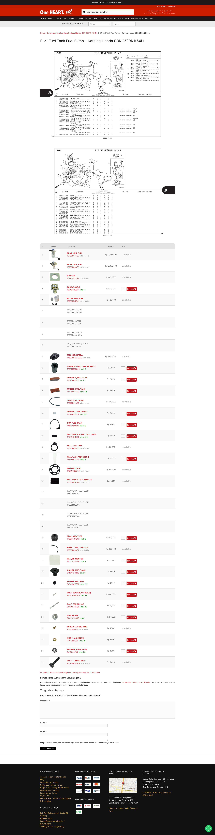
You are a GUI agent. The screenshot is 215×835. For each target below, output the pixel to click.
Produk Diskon (123, 18)
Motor (50, 18)
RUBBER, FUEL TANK (76, 389)
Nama (43, 723)
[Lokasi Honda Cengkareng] (123, 792)
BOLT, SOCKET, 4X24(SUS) (79, 593)
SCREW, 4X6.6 (73, 287)
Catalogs (51, 33)
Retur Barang (45, 824)
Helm (96, 18)
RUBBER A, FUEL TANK (77, 378)
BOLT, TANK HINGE (75, 604)
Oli (101, 18)
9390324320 (72, 629)
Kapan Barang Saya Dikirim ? (52, 821)
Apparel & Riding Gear (84, 18)
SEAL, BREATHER (74, 536)
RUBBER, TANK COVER (77, 411)
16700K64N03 (73, 267)
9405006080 (72, 641)
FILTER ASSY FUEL (75, 298)
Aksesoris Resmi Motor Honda (53, 777)
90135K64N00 (73, 607)
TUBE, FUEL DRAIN (75, 400)
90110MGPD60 (73, 595)
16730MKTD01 (73, 301)
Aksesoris (58, 18)
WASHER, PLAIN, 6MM (77, 649)
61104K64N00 (73, 573)
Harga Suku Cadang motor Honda (54, 787)
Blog (42, 779)
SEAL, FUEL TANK (75, 445)
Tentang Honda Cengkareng (52, 826)
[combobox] (108, 12)
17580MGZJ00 (73, 482)
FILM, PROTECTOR (75, 559)
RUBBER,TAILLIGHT (75, 581)
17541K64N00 (73, 437)
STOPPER (71, 276)
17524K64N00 (73, 392)
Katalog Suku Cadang (49, 790)
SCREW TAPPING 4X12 (77, 627)
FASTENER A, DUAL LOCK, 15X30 (81, 434)
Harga (43, 18)
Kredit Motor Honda (48, 793)
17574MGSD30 (73, 471)
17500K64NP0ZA (75, 355)
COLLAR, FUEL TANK (76, 570)
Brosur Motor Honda (49, 782)
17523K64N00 (73, 380)
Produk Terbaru (110, 18)
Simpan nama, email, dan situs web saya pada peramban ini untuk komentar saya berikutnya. (79, 743)
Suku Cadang (69, 18)
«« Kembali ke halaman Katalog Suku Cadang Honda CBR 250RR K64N (70, 672)
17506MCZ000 (73, 369)
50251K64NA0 (73, 561)
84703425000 (73, 584)
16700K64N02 (73, 256)
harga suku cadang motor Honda (136, 682)
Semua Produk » (137, 18)
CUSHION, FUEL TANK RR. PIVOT (81, 366)
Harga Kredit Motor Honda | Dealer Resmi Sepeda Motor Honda (56, 12)
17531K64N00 (73, 426)
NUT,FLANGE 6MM (75, 638)
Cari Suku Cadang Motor (72, 24)
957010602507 (73, 663)
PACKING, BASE (74, 468)
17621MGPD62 (73, 539)
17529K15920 (73, 414)
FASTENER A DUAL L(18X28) (79, 479)
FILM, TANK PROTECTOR (78, 457)
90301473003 (73, 618)
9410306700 (72, 652)
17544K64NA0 (73, 459)
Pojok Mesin (45, 796)
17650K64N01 (73, 550)
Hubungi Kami (46, 818)
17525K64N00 (73, 403)
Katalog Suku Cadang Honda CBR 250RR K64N (76, 33)
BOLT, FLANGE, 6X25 (76, 661)
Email (43, 731)
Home (42, 33)
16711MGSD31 (73, 278)
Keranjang (171, 6)
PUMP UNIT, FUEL (74, 253)
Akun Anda (161, 6)
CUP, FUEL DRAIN (74, 423)
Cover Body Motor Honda (51, 785)
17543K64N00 (73, 448)
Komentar (45, 701)
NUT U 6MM (72, 615)
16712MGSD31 (73, 290)
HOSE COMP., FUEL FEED (78, 547)
